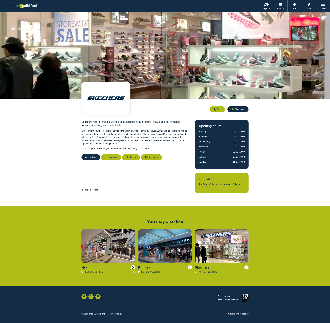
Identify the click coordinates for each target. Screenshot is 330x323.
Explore (266, 8)
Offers (295, 8)
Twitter (133, 157)
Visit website (91, 157)
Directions (239, 109)
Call (219, 109)
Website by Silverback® (238, 314)
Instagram (153, 157)
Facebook (112, 157)
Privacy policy (116, 314)
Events (280, 8)
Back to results (91, 190)
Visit (309, 8)
